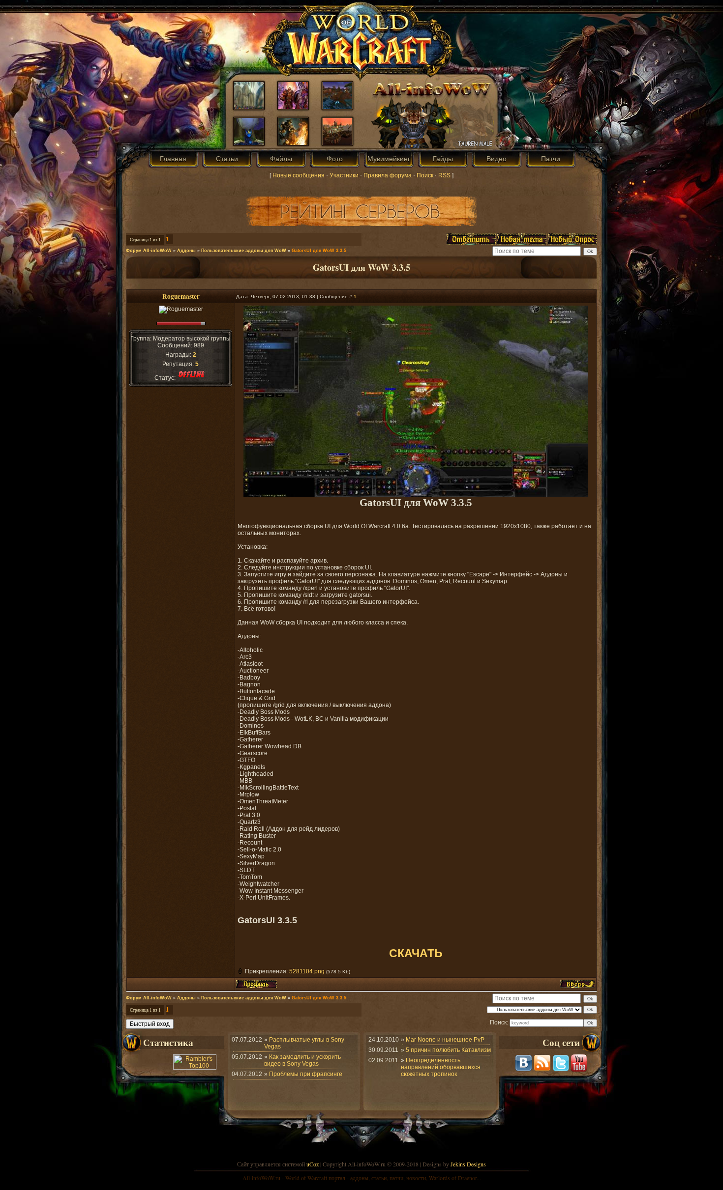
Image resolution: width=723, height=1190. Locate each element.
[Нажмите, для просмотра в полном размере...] (415, 494)
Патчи (550, 159)
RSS (444, 175)
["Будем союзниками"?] (293, 107)
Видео (496, 159)
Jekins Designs (468, 1164)
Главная (173, 159)
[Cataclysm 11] (337, 143)
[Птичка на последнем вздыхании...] (249, 143)
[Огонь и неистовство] (293, 143)
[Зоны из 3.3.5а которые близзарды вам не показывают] (249, 107)
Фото (335, 159)
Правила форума (387, 175)
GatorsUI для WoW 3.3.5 (319, 250)
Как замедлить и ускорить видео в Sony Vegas (302, 1060)
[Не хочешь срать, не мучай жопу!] (337, 107)
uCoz (312, 1164)
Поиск (425, 175)
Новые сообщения (298, 175)
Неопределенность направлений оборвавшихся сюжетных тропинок (441, 1067)
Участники (344, 175)
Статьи (227, 159)
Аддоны (186, 250)
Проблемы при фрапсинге (305, 1074)
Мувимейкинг (388, 159)
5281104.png (307, 971)
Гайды (443, 159)
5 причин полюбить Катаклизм (448, 1050)
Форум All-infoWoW (149, 250)
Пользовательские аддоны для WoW (243, 250)
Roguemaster (181, 296)
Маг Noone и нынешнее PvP (445, 1039)
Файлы (281, 159)
